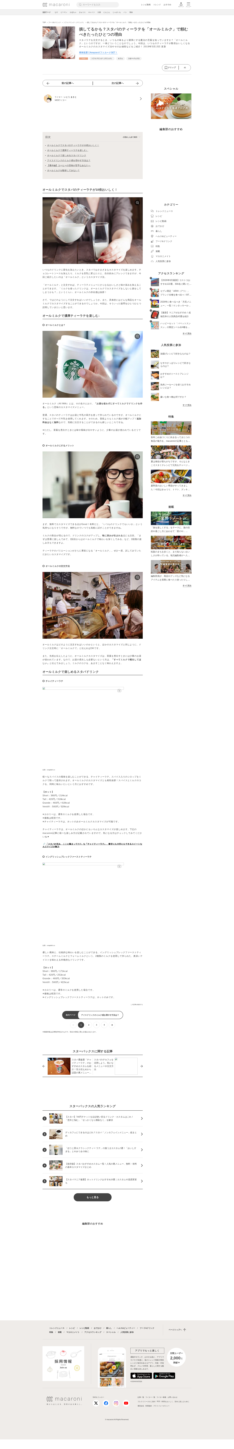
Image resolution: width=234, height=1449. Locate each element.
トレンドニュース (56, 1328)
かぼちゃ (73, 12)
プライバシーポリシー (161, 1406)
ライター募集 (161, 1397)
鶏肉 (131, 12)
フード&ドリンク (147, 1328)
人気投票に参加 (127, 1332)
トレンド (157, 5)
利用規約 (148, 1406)
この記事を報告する (137, 1004)
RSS (158, 1401)
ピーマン (64, 12)
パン (125, 12)
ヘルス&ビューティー (126, 1328)
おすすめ (167, 5)
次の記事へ (118, 83)
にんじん (106, 12)
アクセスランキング (92, 1332)
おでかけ (97, 1328)
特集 (51, 1332)
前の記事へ (68, 83)
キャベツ (91, 12)
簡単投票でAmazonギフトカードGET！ (98, 52)
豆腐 (99, 12)
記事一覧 (141, 1397)
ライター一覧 (150, 1397)
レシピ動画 (146, 5)
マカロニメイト (73, 1332)
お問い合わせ (172, 1397)
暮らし (109, 1328)
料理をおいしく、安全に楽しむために (175, 1402)
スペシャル (111, 1332)
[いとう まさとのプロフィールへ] (93, 98)
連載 (60, 1332)
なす (56, 12)
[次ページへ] (112, 1025)
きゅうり (82, 12)
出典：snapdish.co (49, 770)
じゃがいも (117, 12)
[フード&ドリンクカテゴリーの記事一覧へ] (83, 58)
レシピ (72, 1328)
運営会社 (141, 1406)
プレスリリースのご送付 (146, 1402)
